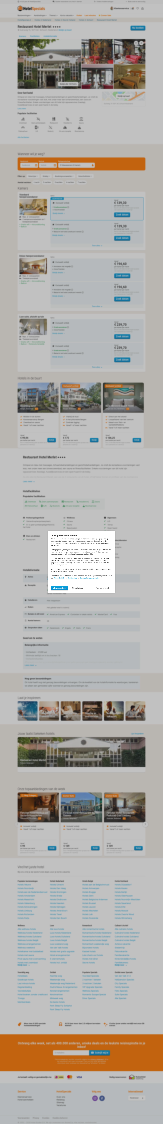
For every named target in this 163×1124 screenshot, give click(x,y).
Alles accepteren (59, 588)
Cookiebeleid (72, 578)
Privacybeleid (59, 578)
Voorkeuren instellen (103, 588)
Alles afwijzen (77, 588)
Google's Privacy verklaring (89, 578)
